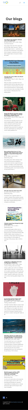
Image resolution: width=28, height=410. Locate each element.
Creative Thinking (8, 265)
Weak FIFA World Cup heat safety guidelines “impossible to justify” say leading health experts (13, 114)
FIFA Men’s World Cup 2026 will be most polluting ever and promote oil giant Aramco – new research (13, 337)
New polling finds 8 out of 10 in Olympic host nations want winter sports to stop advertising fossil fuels (13, 153)
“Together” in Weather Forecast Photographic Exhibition (13, 262)
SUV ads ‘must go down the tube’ (13, 190)
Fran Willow (8, 225)
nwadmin (7, 301)
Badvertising (7, 157)
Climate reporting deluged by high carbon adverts (13, 224)
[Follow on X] (7, 398)
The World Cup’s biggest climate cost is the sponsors (13, 40)
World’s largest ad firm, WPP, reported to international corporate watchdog (12, 373)
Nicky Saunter (8, 264)
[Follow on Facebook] (4, 398)
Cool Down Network (8, 43)
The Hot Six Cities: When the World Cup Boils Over (13, 77)
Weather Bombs (12, 302)
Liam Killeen (8, 79)
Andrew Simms (8, 42)
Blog (20, 42)
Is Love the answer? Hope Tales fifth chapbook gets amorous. (12, 299)
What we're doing (16, 265)
